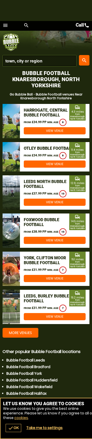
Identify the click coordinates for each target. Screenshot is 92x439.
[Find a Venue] (39, 61)
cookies (21, 417)
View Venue (54, 131)
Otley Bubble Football (48, 148)
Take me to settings (44, 427)
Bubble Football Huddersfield (31, 380)
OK (13, 428)
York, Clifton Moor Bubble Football (45, 260)
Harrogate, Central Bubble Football (46, 112)
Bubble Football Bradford (28, 366)
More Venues (20, 332)
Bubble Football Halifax (26, 393)
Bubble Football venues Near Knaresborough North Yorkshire (51, 96)
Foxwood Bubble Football (41, 222)
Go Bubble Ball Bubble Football (15, 42)
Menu (5, 25)
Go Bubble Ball (21, 94)
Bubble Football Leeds (25, 360)
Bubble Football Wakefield (29, 386)
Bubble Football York (24, 373)
